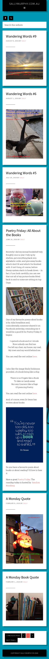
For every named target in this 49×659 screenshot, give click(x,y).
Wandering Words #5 (21, 173)
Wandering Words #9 (21, 36)
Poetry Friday (24, 479)
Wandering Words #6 (21, 93)
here (34, 356)
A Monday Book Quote (22, 577)
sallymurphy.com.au (24, 4)
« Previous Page (13, 636)
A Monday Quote (18, 498)
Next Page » (11, 640)
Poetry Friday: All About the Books (23, 232)
